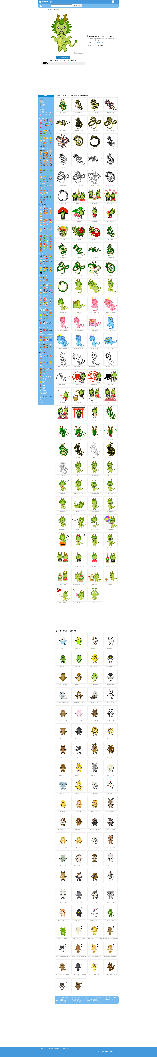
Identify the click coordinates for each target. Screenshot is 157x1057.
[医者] (50, 303)
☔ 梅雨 (42, 105)
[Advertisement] (101, 22)
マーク (46, 335)
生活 (44, 266)
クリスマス (42, 360)
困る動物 (50, 9)
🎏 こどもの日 (43, 379)
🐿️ (44, 163)
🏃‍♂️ (47, 290)
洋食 (44, 206)
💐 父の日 (42, 104)
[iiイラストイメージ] (45, 2)
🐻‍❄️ (50, 155)
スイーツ (42, 217)
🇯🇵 (47, 340)
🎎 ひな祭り (43, 378)
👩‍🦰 (50, 268)
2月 (49, 114)
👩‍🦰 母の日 (42, 381)
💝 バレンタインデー (45, 376)
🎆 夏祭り (42, 386)
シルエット (42, 400)
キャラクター (42, 342)
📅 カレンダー (43, 116)
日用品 (44, 328)
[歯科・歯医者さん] (43, 305)
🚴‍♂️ (50, 258)
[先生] (44, 293)
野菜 (40, 234)
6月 (43, 111)
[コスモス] (52, 123)
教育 (40, 283)
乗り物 (41, 253)
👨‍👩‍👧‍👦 (41, 273)
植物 (43, 118)
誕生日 (41, 354)
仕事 (46, 275)
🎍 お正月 (42, 373)
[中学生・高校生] (49, 293)
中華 (48, 206)
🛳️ (44, 263)
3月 (43, 109)
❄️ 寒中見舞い (43, 390)
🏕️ (47, 317)
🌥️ (41, 141)
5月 (49, 109)
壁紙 (41, 399)
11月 (49, 112)
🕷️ (44, 371)
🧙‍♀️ (50, 369)
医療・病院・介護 (43, 295)
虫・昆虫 (42, 195)
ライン (43, 397)
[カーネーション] (41, 125)
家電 (40, 328)
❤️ (44, 300)
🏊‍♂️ (50, 315)
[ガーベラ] (51, 125)
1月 (46, 114)
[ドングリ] (50, 131)
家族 (40, 266)
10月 (46, 112)
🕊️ (50, 177)
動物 (40, 148)
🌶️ (50, 241)
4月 (46, 109)
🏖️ (50, 143)
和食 (41, 206)
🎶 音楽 (41, 320)
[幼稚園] (52, 293)
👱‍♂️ (41, 270)
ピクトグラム (43, 402)
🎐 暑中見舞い (43, 392)
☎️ (44, 330)
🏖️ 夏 (41, 101)
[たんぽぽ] (49, 123)
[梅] (43, 125)
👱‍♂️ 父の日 (42, 382)
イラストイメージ (42, 9)
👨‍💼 (41, 278)
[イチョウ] (44, 131)
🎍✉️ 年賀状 (43, 393)
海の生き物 (42, 183)
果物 (44, 234)
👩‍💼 (44, 278)
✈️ (50, 260)
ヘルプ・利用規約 (55, 1048)
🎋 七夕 (42, 102)
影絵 (50, 148)
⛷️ (41, 317)
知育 (49, 283)
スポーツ (41, 308)
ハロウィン (42, 367)
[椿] (46, 125)
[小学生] (47, 293)
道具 (48, 328)
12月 (43, 114)
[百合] (49, 125)
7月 (46, 111)
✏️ (50, 285)
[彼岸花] (41, 128)
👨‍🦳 (44, 270)
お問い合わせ (66, 1048)
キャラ (43, 148)
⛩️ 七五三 (42, 389)
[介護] (46, 305)
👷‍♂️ (47, 278)
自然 (46, 118)
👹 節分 (42, 375)
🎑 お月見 (42, 387)
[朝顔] (47, 123)
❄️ (47, 141)
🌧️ (44, 141)
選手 (46, 308)
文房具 (44, 283)
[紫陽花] (44, 123)
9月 (43, 112)
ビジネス (41, 275)
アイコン (41, 335)
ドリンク (42, 226)
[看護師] (41, 305)
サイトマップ (44, 1048)
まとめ (116, 1)
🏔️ (47, 143)
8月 (49, 111)
